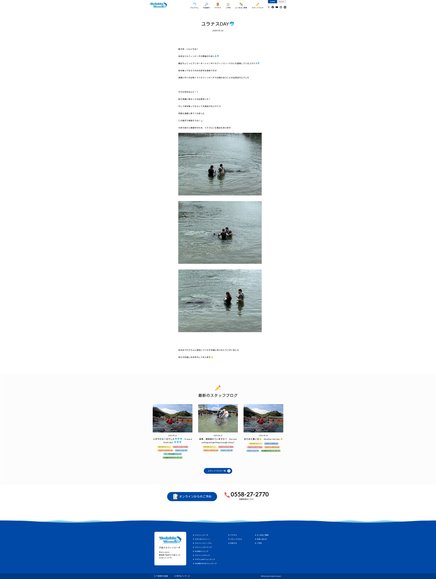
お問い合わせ (262, 539)
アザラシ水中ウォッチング (205, 559)
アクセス (217, 8)
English (281, 2)
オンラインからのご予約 (194, 496)
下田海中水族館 (162, 576)
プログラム (194, 8)
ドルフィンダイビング (203, 547)
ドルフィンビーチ (201, 535)
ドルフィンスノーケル (203, 543)
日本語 (272, 2)
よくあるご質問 (241, 8)
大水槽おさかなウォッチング (206, 563)
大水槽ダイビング (201, 551)
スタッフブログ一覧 (217, 471)
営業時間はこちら (246, 499)
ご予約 (228, 8)
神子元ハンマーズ (183, 576)
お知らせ (233, 543)
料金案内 (206, 8)
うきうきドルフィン (202, 539)
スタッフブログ (257, 8)
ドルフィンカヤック (202, 555)
